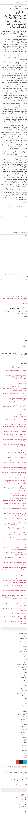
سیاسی (25, 643)
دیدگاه (25, 316)
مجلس (25, 646)
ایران (25, 659)
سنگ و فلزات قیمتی (22, 693)
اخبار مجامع (24, 729)
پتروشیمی (24, 667)
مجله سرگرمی (23, 745)
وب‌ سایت (25, 346)
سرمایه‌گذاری (23, 682)
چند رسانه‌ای (24, 716)
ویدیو (25, 724)
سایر (23, 811)
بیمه (26, 701)
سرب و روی (24, 688)
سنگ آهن (24, 690)
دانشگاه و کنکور (23, 708)
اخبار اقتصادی (23, 638)
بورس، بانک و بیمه (22, 695)
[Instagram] (21, 762)
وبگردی (25, 740)
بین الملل (24, 654)
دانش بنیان (24, 706)
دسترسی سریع (23, 747)
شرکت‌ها (24, 727)
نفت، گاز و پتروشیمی (21, 664)
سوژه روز (24, 755)
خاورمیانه (24, 662)
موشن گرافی (23, 721)
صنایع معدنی (21, 802)
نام (26, 334)
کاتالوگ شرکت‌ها (22, 719)
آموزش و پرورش (22, 714)
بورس (25, 703)
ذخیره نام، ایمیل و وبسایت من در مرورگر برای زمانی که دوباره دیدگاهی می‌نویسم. (14, 354)
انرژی (25, 680)
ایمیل (25, 340)
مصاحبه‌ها (24, 734)
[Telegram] (25, 762)
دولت (25, 649)
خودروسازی (24, 677)
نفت (26, 672)
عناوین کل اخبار (23, 636)
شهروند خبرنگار (20, 809)
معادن (25, 685)
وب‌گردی (24, 737)
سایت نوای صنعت (22, 633)
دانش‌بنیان (22, 806)
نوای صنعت (19, 31)
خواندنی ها (24, 742)
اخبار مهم (24, 750)
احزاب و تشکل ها (22, 651)
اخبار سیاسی (23, 641)
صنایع (25, 675)
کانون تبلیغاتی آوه (13, 784)
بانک (26, 698)
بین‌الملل (22, 796)
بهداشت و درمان (23, 711)
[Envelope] (17, 762)
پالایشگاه (24, 669)
